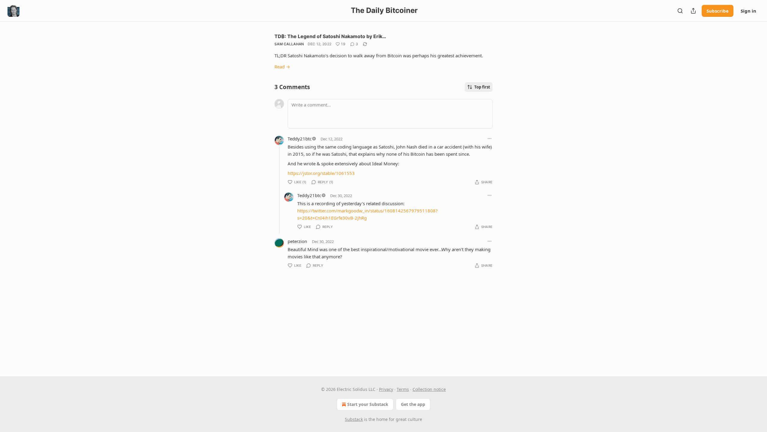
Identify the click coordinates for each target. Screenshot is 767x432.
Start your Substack (367, 404)
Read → (282, 67)
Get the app (413, 404)
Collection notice (429, 389)
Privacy (386, 389)
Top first (482, 87)
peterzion (297, 241)
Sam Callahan (289, 44)
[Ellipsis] (489, 138)
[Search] (680, 11)
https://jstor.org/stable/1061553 (321, 173)
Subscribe (717, 11)
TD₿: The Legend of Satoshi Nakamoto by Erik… (330, 36)
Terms (403, 389)
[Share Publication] (693, 11)
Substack (354, 419)
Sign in (748, 11)
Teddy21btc (300, 139)
